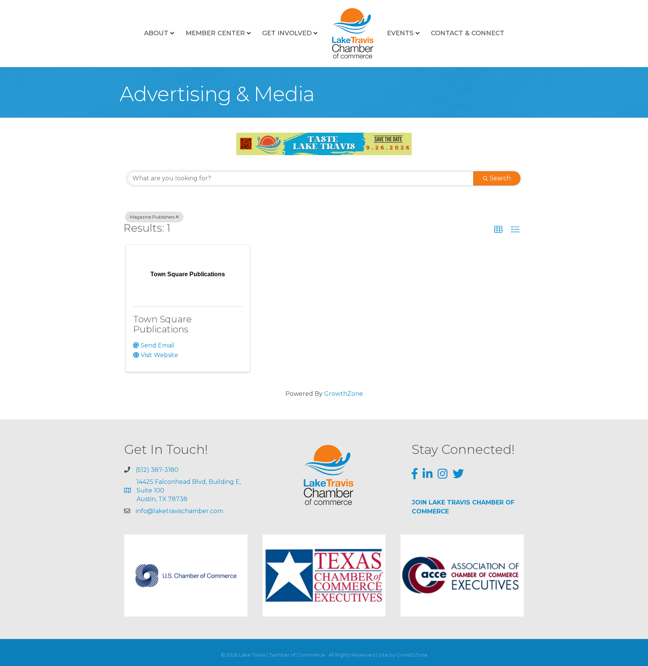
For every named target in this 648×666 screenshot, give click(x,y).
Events (400, 33)
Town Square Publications (162, 324)
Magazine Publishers (152, 217)
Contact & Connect (467, 33)
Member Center (215, 33)
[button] (498, 229)
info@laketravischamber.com (179, 511)
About (156, 33)
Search (500, 178)
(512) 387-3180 (157, 469)
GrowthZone (343, 393)
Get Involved (287, 33)
